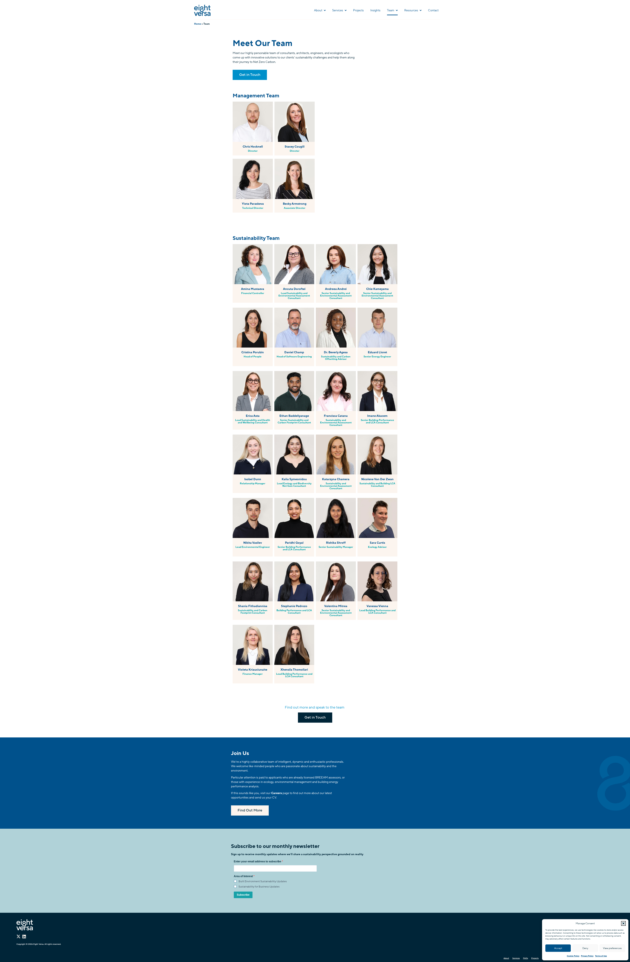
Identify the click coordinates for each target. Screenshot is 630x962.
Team (390, 10)
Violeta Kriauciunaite (252, 670)
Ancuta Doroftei (294, 289)
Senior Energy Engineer (377, 356)
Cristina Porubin (252, 352)
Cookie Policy (573, 956)
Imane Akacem (377, 416)
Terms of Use (601, 956)
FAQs (525, 958)
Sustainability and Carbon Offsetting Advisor (335, 358)
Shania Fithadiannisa (252, 606)
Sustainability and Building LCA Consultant (377, 485)
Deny (585, 948)
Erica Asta (253, 416)
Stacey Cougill (294, 147)
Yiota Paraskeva (253, 204)
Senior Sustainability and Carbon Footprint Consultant (294, 421)
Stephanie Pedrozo (294, 606)
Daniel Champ (294, 352)
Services (337, 10)
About (318, 10)
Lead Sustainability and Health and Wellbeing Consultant (252, 421)
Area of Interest (243, 876)
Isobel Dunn (252, 479)
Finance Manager (252, 674)
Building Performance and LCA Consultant (294, 611)
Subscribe (243, 894)
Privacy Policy (587, 956)
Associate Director (294, 208)
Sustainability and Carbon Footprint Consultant (252, 611)
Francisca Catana (336, 416)
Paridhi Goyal (294, 543)
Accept (558, 948)
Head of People (253, 356)
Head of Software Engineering (294, 356)
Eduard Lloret (377, 352)
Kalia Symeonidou (294, 479)
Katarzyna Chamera (335, 479)
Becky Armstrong (294, 204)
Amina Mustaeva (252, 289)
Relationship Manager (252, 483)
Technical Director (252, 208)
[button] (623, 923)
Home (197, 23)
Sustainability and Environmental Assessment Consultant (336, 422)
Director (253, 151)
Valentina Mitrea (335, 606)
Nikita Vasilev (252, 543)
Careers (276, 793)
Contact (433, 10)
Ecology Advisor (377, 547)
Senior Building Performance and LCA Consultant (377, 421)
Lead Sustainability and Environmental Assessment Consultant (294, 296)
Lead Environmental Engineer (252, 547)
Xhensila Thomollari (294, 670)
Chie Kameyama (377, 289)
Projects (358, 10)
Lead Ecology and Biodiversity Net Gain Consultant (294, 485)
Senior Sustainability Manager (336, 547)
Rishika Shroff (336, 543)
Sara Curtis (377, 543)
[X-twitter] (18, 936)
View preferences (612, 948)
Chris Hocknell (253, 147)
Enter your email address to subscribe (258, 861)
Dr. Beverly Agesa (336, 352)
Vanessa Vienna (377, 606)
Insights (375, 10)
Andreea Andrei (336, 289)
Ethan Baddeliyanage (294, 416)
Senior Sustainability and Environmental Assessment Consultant (336, 296)
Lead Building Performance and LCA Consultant (377, 611)
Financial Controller (252, 293)
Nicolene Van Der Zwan (377, 479)
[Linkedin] (24, 936)
